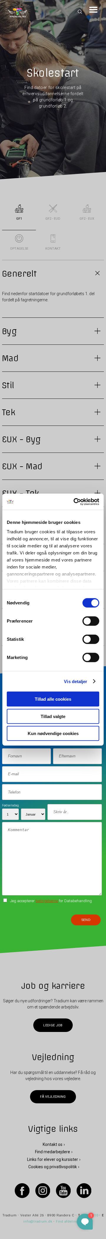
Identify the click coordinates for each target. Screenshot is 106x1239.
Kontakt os (52, 1144)
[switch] (90, 621)
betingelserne (47, 901)
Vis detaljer (75, 681)
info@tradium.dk (37, 1221)
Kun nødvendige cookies (53, 733)
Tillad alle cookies (53, 699)
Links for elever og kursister (52, 1159)
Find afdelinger (69, 1221)
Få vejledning (53, 1097)
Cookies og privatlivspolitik (52, 1166)
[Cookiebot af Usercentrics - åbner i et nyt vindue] (74, 501)
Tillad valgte (53, 716)
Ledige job (52, 1025)
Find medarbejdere (52, 1151)
